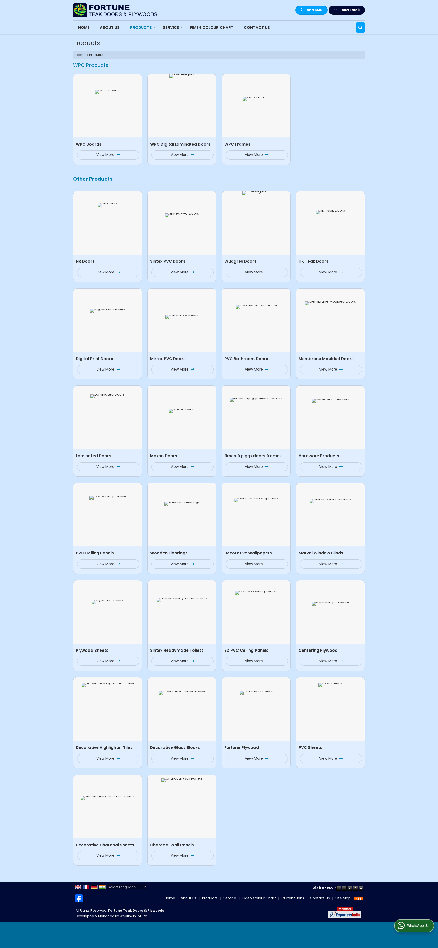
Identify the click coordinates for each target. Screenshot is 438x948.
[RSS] (358, 898)
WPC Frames (237, 144)
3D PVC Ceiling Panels (246, 650)
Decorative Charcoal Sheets (105, 845)
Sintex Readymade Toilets (177, 650)
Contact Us (257, 27)
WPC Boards (88, 144)
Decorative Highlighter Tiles (104, 747)
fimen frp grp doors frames (253, 456)
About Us (110, 27)
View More (105, 154)
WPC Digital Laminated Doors (180, 144)
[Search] (360, 27)
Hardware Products (319, 456)
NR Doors (85, 261)
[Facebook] (79, 898)
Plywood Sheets (92, 650)
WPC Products (90, 65)
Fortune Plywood (241, 747)
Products (141, 27)
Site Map (343, 898)
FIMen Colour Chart (211, 27)
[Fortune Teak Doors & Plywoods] (115, 10)
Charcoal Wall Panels (172, 845)
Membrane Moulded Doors (326, 358)
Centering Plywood (318, 650)
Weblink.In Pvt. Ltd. (134, 916)
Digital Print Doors (94, 358)
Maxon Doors (163, 456)
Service (171, 27)
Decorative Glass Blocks (175, 747)
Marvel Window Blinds (321, 553)
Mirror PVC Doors (168, 358)
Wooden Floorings (169, 553)
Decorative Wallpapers (248, 553)
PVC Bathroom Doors (246, 358)
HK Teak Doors (313, 261)
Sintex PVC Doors (167, 261)
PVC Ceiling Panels (95, 553)
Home (83, 27)
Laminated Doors (93, 456)
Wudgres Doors (240, 261)
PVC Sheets (310, 747)
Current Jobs (292, 898)
